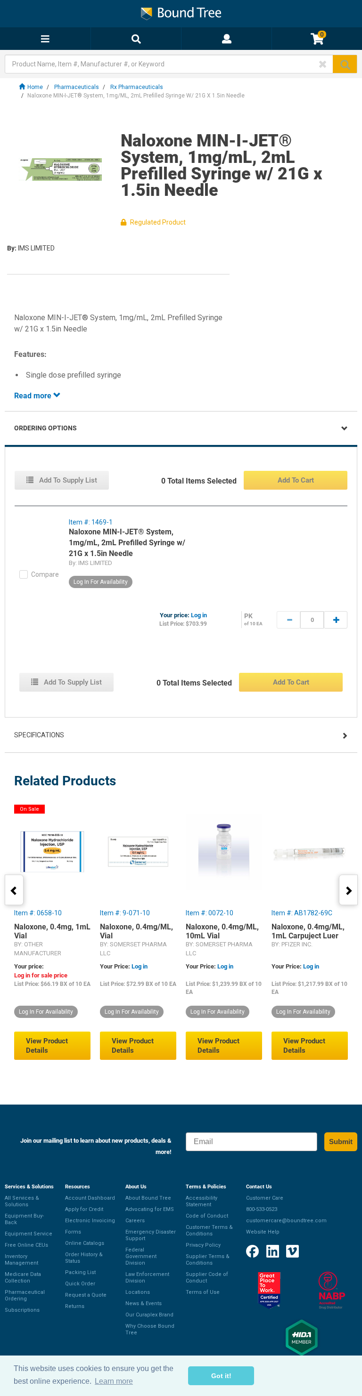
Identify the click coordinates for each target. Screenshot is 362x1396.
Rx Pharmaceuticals (136, 87)
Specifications (39, 735)
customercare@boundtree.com (286, 1221)
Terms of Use (203, 1292)
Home (35, 87)
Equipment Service (28, 1234)
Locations (137, 1292)
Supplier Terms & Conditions (208, 1259)
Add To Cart (296, 480)
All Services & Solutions (22, 1201)
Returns (74, 1306)
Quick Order (80, 1284)
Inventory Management (21, 1259)
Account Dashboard (90, 1198)
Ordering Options (45, 428)
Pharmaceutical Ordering (25, 1295)
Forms (73, 1232)
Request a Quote (86, 1295)
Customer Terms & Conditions (209, 1230)
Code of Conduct (207, 1216)
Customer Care (264, 1198)
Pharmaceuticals (76, 87)
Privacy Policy (203, 1245)
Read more (33, 395)
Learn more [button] (114, 1381)
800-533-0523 (261, 1209)
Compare (45, 574)
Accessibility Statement (201, 1201)
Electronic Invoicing (90, 1221)
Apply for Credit (84, 1209)
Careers (135, 1221)
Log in (199, 615)
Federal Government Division (140, 1256)
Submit (341, 1142)
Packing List (80, 1272)
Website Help (263, 1232)
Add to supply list (67, 480)
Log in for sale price (40, 975)
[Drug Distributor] (331, 1290)
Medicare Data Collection (23, 1277)
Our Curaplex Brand (149, 1315)
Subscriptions (22, 1310)
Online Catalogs (84, 1243)
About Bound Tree (148, 1198)
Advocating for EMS (149, 1209)
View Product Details (47, 1046)
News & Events (143, 1303)
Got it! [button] (221, 1376)
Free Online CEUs (26, 1245)
